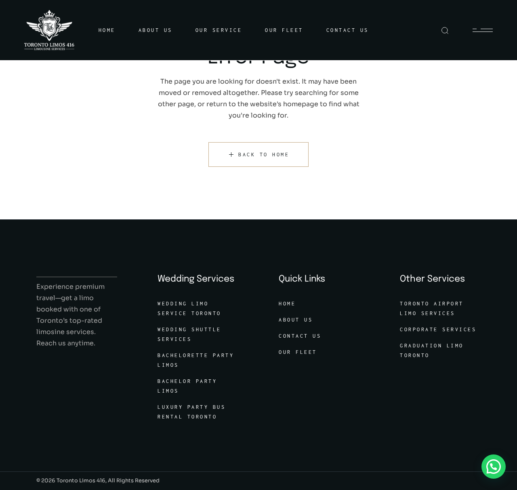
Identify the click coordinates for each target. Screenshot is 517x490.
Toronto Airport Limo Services (432, 308)
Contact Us (300, 336)
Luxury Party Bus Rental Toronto (191, 412)
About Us (296, 320)
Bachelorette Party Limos (196, 360)
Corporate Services (438, 329)
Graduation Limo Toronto (432, 350)
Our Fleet (298, 352)
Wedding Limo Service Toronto (189, 308)
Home (287, 304)
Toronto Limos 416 (81, 480)
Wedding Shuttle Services (189, 334)
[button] (493, 466)
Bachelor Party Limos (187, 386)
